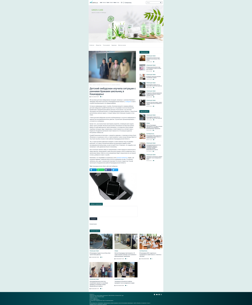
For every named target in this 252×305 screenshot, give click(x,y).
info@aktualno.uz (96, 299)
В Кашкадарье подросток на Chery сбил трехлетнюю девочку (154, 85)
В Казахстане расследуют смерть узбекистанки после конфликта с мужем (154, 103)
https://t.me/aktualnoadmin (107, 300)
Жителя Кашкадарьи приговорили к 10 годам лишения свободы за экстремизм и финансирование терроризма (154, 127)
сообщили (128, 101)
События (91, 45)
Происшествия (150, 56)
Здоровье (114, 45)
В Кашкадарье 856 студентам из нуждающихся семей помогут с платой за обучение (153, 137)
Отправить (93, 218)
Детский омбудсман (112, 166)
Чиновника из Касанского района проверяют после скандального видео (154, 157)
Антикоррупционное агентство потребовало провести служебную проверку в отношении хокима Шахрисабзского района (153, 147)
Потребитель (150, 133)
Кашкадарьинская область (100, 166)
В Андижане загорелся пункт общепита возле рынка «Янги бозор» (153, 59)
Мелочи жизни (122, 45)
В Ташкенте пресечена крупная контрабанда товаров (153, 77)
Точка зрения (106, 45)
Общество (98, 45)
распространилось (122, 157)
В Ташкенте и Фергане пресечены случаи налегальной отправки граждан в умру (154, 94)
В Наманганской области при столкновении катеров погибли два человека (153, 68)
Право (148, 123)
